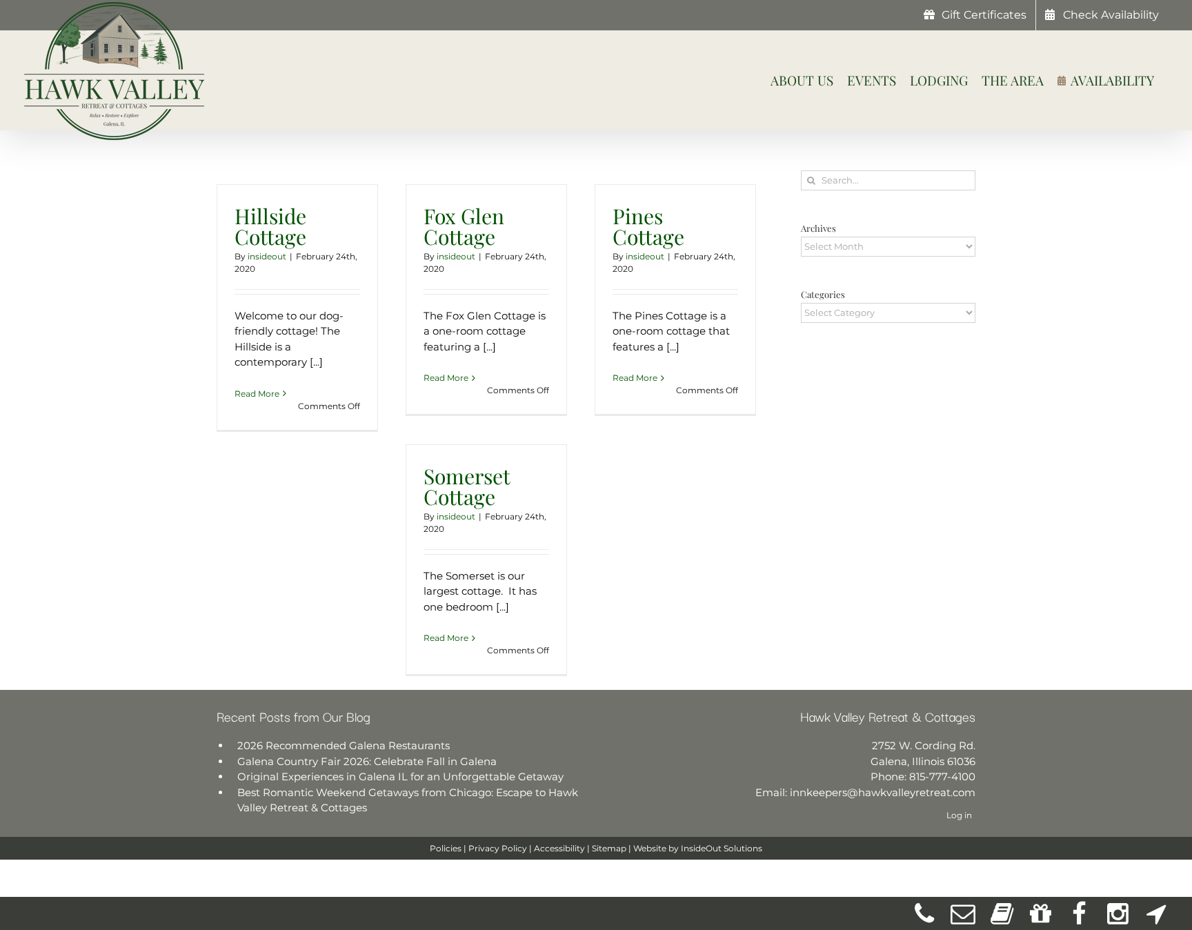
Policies (445, 848)
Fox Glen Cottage (464, 226)
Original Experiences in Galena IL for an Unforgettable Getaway (400, 776)
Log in (959, 815)
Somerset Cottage (467, 486)
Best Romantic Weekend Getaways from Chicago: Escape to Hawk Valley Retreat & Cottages (407, 800)
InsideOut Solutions (721, 848)
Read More (257, 393)
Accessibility (559, 848)
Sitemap (609, 848)
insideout (267, 256)
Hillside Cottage (270, 226)
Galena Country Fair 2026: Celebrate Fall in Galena (367, 761)
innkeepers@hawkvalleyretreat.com (882, 792)
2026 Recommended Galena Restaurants (343, 745)
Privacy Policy (497, 848)
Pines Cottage (648, 226)
